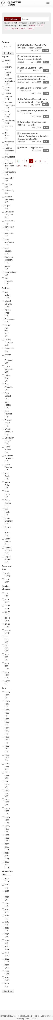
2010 (7, 886)
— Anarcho (33, 125)
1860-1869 (7, 722)
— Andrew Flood (33, 79)
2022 (7, 960)
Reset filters (8, 53)
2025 (7, 978)
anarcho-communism (8, 105)
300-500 (7, 666)
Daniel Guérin (8, 541)
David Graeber (8, 467)
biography (8, 179)
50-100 (8, 631)
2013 (7, 904)
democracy (8, 228)
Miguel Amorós (8, 559)
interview (8, 185)
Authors (28, 1015)
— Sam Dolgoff (33, 69)
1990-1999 (7, 838)
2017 (7, 929)
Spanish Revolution (8, 199)
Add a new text (30, 1018)
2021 (7, 954)
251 (18, 165)
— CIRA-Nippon (33, 90)
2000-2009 (7, 847)
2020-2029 (7, 864)
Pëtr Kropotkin (8, 387)
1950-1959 (7, 802)
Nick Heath (7, 512)
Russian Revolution (8, 150)
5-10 (7, 600)
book (7, 580)
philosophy (8, 191)
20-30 (7, 613)
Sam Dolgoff (8, 396)
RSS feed (13, 1015)
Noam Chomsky (8, 521)
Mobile (20, 1018)
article (7, 574)
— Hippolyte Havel (34, 148)
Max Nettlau (8, 405)
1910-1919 (7, 766)
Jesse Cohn (7, 485)
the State (7, 135)
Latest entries (47, 1015)
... (45, 161)
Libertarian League (8, 440)
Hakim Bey (7, 378)
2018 (7, 935)
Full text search (12, 19)
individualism (8, 173)
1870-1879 (7, 731)
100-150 (7, 639)
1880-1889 (7, 739)
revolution (8, 128)
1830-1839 (7, 695)
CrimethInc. (8, 350)
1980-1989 (7, 829)
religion (8, 207)
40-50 (7, 625)
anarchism (8, 143)
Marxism (8, 88)
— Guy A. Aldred (33, 113)
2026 (7, 985)
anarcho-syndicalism (8, 81)
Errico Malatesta (8, 369)
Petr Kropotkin (8, 281)
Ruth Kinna (7, 494)
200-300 (7, 657)
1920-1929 (7, 775)
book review (7, 114)
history (7, 62)
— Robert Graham (33, 48)
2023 (7, 966)
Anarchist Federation (8, 458)
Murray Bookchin (8, 342)
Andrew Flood (8, 422)
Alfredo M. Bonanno (8, 358)
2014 (7, 910)
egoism (8, 267)
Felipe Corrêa (8, 503)
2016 (7, 923)
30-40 (7, 619)
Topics (36, 1015)
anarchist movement (8, 166)
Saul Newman (8, 414)
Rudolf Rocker (8, 449)
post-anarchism (8, 242)
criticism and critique (8, 70)
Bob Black (7, 476)
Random (4, 1015)
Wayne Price (8, 313)
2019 (7, 941)
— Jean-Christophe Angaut (33, 59)
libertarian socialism (8, 260)
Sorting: (6, 42)
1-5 (6, 594)
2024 (7, 972)
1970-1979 (7, 820)
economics (8, 234)
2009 (7, 880)
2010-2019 (7, 855)
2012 (7, 898)
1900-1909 (7, 757)
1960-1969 (7, 811)
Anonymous (8, 320)
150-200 (7, 648)
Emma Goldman (8, 431)
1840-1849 (7, 704)
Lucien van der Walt (7, 330)
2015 (7, 917)
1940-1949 (7, 793)
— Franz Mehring (33, 102)
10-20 (7, 607)
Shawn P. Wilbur (8, 531)
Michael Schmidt (8, 550)
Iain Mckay (7, 295)
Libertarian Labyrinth (8, 214)
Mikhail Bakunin (8, 96)
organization (8, 158)
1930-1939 (7, 784)
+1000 (7, 682)
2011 (7, 892)
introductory (8, 121)
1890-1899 (7, 748)
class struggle (8, 251)
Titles (21, 1015)
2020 (7, 948)
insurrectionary (8, 273)
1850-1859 (7, 713)
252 (25, 165)
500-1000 (7, 675)
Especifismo (8, 222)
